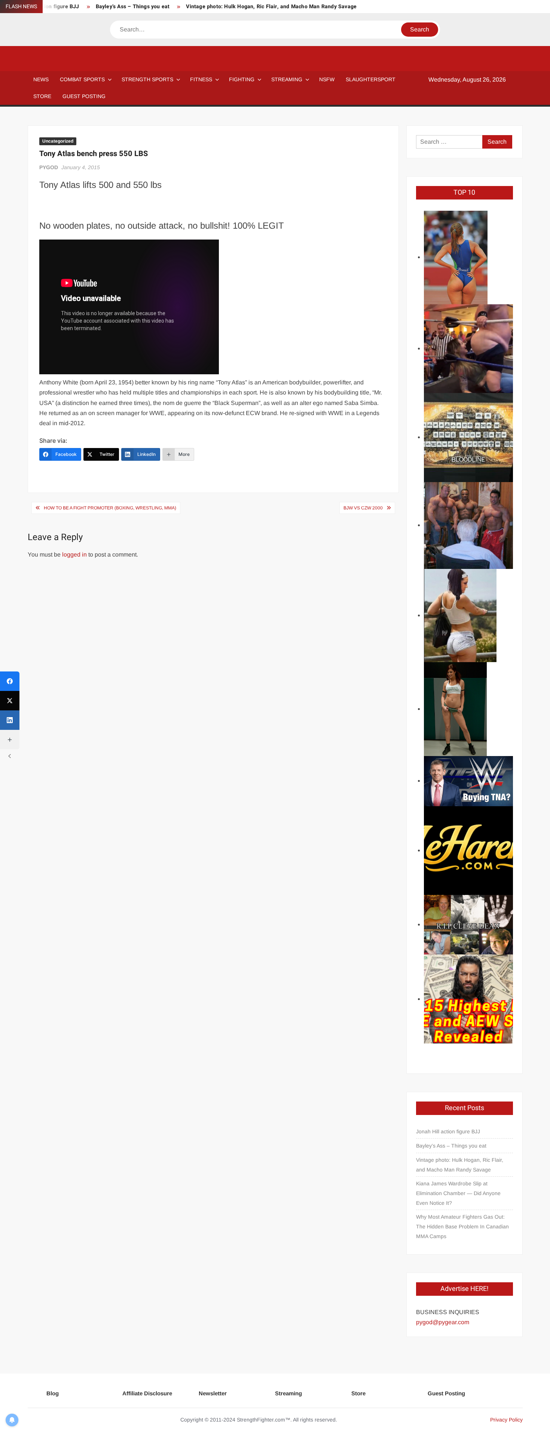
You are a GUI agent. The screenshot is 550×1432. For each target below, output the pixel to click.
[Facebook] (9, 681)
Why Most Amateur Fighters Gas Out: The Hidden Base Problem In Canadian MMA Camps (462, 1226)
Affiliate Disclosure (147, 1393)
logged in (74, 554)
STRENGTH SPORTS (147, 79)
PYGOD (48, 167)
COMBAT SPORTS (82, 79)
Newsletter (213, 1393)
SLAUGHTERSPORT (370, 79)
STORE (42, 96)
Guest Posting (446, 1393)
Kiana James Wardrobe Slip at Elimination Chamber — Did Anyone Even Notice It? (458, 1193)
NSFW (326, 79)
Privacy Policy (506, 1420)
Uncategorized (57, 141)
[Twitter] (9, 700)
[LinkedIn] (9, 720)
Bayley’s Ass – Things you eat (133, 6)
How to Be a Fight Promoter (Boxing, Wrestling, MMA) (110, 508)
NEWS (41, 79)
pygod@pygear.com (442, 1322)
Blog (52, 1393)
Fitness (201, 79)
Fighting (241, 79)
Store (358, 1393)
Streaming (286, 79)
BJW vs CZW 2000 (363, 508)
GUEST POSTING (84, 96)
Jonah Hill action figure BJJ (448, 1131)
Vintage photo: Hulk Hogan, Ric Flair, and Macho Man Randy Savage (271, 6)
